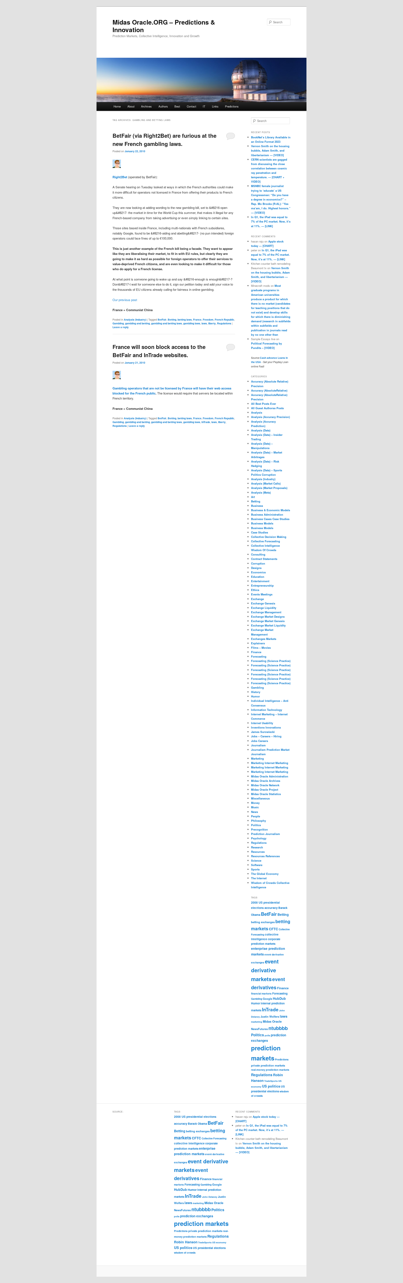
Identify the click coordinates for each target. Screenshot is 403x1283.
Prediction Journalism (265, 834)
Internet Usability (262, 723)
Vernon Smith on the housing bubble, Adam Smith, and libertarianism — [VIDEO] (270, 150)
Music (255, 807)
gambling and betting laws (166, 323)
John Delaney (209, 1196)
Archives (146, 106)
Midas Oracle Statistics (266, 794)
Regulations (224, 323)
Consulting (258, 554)
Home (117, 106)
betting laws (185, 319)
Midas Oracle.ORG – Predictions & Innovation (164, 25)
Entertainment (260, 581)
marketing (256, 1021)
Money (255, 803)
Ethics (255, 590)
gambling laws (191, 323)
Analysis (256, 412)
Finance (256, 652)
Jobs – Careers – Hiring (266, 736)
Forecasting (258, 656)
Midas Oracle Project (264, 790)
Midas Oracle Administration (269, 776)
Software (256, 865)
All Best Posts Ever (263, 404)
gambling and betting (137, 323)
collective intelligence (189, 1143)
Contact (191, 106)
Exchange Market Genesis (268, 621)
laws (204, 323)
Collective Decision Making (268, 537)
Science (256, 860)
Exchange (257, 599)
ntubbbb (278, 1028)
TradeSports (271, 1080)
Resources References (265, 856)
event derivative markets (265, 970)
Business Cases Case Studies (270, 519)
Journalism (258, 745)
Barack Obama (197, 1124)
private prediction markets (268, 1065)
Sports (255, 869)
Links (215, 106)
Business (257, 506)
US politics (271, 1086)
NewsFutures (259, 1029)
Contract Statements (264, 559)
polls (267, 1035)
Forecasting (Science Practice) (270, 661)
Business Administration (267, 514)
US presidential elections (209, 1248)
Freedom (208, 319)
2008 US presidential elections (195, 1117)
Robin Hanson (186, 1241)
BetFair (162, 319)
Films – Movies (261, 648)
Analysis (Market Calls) (266, 483)
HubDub (279, 998)
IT (204, 106)
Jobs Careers (259, 741)
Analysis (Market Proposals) (269, 488)
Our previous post (125, 299)
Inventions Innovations (266, 727)
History (255, 692)
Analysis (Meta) (261, 492)
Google (267, 999)
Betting (172, 319)
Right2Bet (120, 177)
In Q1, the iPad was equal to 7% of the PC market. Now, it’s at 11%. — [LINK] (270, 221)
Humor (255, 696)
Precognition (259, 829)
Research (257, 847)
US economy (219, 1242)
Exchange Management (266, 612)
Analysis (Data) (260, 430)
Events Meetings (261, 594)
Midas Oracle (272, 1021)
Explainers (258, 643)
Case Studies (259, 532)
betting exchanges (263, 922)
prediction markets (201, 1223)
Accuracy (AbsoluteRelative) (269, 390)
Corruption (258, 563)
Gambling (118, 323)
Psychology (258, 838)
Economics (258, 572)
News (254, 812)
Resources (258, 852)
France (197, 319)
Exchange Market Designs (268, 617)
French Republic (224, 319)
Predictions (232, 106)
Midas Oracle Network (265, 785)
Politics (256, 825)
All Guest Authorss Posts (267, 408)
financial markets (261, 993)
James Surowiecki (263, 732)
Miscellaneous (260, 798)
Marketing (257, 758)
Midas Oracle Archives (265, 781)
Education (257, 577)
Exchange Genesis (263, 603)
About (131, 106)
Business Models (262, 523)
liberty (212, 323)
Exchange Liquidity (263, 608)
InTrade (206, 422)
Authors (163, 106)
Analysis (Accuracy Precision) (270, 417)
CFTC (273, 928)
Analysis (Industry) (135, 319)
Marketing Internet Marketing (269, 763)
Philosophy (258, 821)
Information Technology (266, 710)
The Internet (259, 878)
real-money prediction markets (270, 1070)
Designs (256, 568)
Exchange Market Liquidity (268, 625)
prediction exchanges (196, 1216)
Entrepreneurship (262, 585)
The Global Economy (265, 874)
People (255, 816)
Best (177, 106)
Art (253, 497)
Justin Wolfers (269, 1016)
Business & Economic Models (270, 510)
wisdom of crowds (185, 1252)
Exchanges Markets (263, 639)
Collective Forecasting (265, 541)
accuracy (271, 907)
